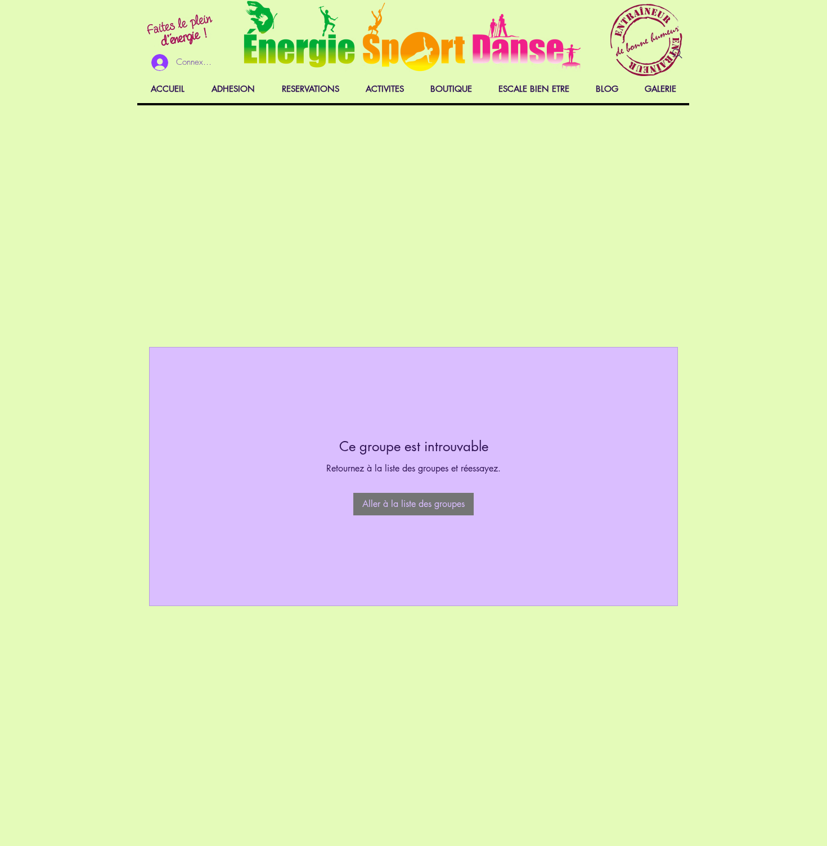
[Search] (677, 53)
